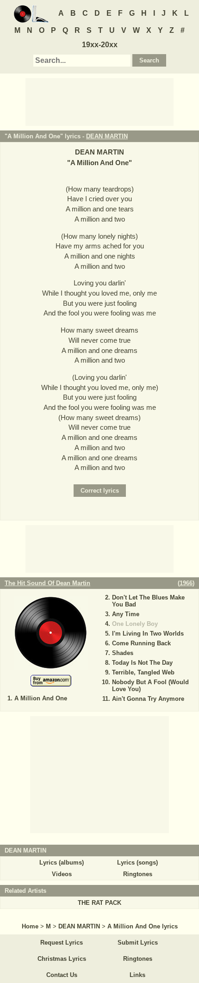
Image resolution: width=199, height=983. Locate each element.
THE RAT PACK (99, 902)
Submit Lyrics (138, 942)
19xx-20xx (100, 45)
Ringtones (137, 874)
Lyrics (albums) (61, 862)
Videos (62, 874)
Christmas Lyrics (61, 958)
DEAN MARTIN (107, 136)
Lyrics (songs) (137, 862)
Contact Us (61, 974)
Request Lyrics (61, 942)
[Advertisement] (99, 101)
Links (137, 974)
